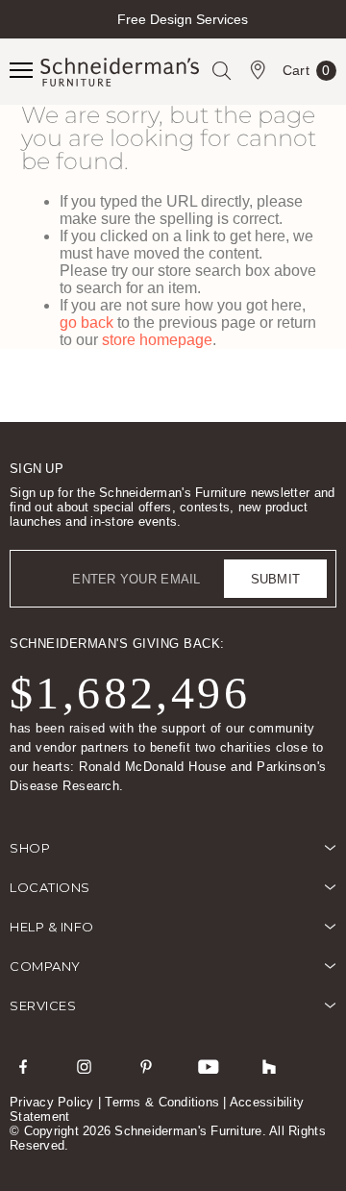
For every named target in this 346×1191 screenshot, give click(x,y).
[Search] (221, 70)
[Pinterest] (146, 1066)
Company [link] (45, 966)
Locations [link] (50, 887)
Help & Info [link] (52, 926)
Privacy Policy (52, 1102)
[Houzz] (269, 1066)
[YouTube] (207, 1066)
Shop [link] (30, 848)
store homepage (157, 340)
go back (86, 322)
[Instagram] (84, 1066)
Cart (307, 74)
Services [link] (43, 1005)
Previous (17, 36)
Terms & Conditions (162, 1102)
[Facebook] (23, 1066)
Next (329, 36)
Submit (276, 579)
